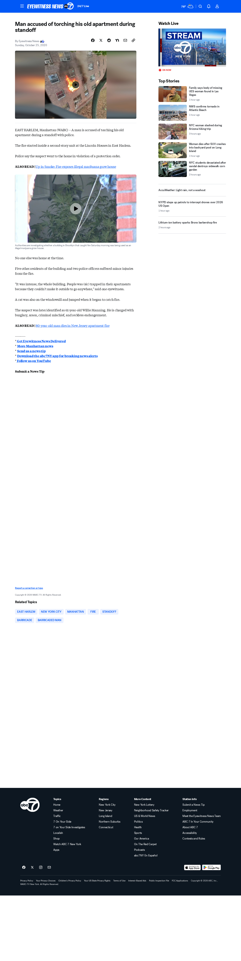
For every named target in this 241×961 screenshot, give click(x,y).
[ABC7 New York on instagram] (40, 867)
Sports (138, 833)
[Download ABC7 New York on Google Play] (211, 867)
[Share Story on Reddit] (109, 40)
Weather (58, 810)
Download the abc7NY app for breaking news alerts (57, 355)
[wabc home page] (30, 805)
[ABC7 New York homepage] (50, 6)
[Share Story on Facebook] (93, 40)
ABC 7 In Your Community (197, 821)
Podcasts (139, 849)
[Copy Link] (133, 40)
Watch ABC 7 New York (67, 844)
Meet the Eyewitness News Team (201, 816)
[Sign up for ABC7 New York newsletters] (49, 867)
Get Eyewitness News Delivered (41, 341)
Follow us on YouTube (33, 360)
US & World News (144, 816)
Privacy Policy (26, 881)
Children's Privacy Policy (69, 881)
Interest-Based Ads (137, 881)
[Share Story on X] (101, 40)
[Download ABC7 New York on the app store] (192, 867)
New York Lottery (144, 804)
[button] (22, 6)
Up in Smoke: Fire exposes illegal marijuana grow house (76, 166)
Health (138, 827)
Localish (58, 833)
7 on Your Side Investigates (69, 827)
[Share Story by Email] (125, 40)
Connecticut (106, 827)
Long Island (105, 816)
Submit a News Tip (193, 804)
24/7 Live (83, 6)
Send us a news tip (31, 351)
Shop (56, 838)
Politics (138, 821)
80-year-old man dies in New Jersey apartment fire (72, 325)
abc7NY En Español (146, 855)
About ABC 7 (190, 827)
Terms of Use (119, 881)
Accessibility (189, 833)
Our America (141, 838)
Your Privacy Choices (46, 881)
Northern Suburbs (109, 821)
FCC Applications (180, 881)
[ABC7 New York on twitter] (32, 867)
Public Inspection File (159, 881)
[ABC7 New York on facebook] (23, 867)
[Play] (192, 47)
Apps (56, 849)
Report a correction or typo (29, 588)
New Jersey (105, 810)
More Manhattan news (35, 346)
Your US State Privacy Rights (97, 881)
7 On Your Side (62, 821)
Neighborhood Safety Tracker (151, 810)
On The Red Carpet (145, 844)
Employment (189, 810)
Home (56, 804)
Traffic (57, 816)
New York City (107, 804)
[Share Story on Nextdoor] (117, 40)
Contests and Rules (193, 838)
